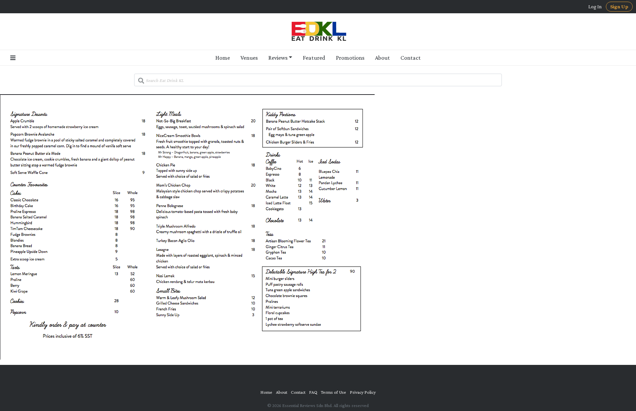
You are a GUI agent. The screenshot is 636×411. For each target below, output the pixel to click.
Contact (410, 57)
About (382, 57)
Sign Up (619, 6)
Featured (314, 57)
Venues (249, 57)
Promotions (350, 57)
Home (222, 57)
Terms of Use (333, 392)
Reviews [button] (278, 57)
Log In (595, 6)
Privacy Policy (363, 392)
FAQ (313, 392)
